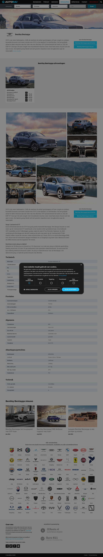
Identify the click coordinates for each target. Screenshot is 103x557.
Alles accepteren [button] (70, 289)
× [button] (81, 264)
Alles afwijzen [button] (53, 289)
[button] (31, 289)
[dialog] (51, 278)
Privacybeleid (62, 275)
